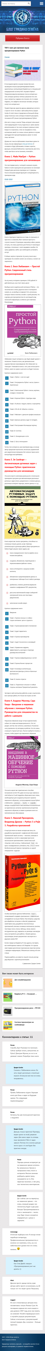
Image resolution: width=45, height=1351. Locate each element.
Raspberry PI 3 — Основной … (26, 994)
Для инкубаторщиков (23, 980)
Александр (13, 1232)
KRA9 (10, 179)
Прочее (7, 57)
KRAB (6, 179)
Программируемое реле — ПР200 (27, 1008)
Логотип (22, 17)
